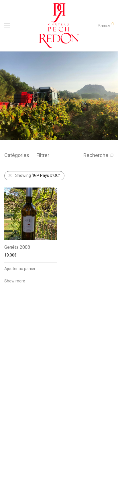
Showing (37, 175)
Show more (14, 281)
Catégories (16, 155)
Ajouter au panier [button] (20, 268)
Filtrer (42, 155)
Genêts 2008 (17, 247)
